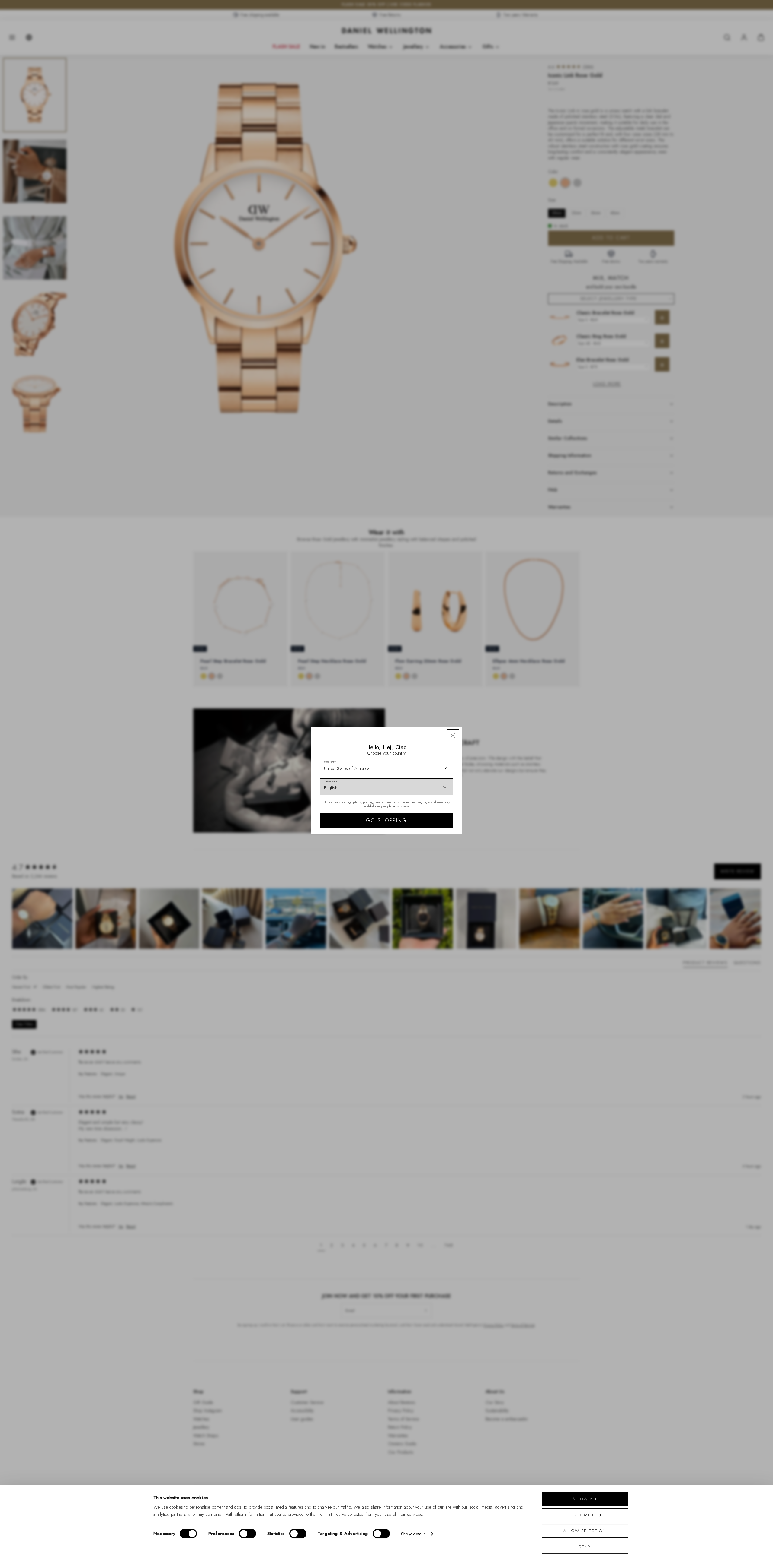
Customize (582, 1515)
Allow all (585, 1499)
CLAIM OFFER (429, 831)
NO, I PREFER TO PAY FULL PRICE (429, 850)
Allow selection (584, 1531)
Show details (413, 1534)
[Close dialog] (491, 714)
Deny (585, 1547)
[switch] (247, 1533)
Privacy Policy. (445, 877)
